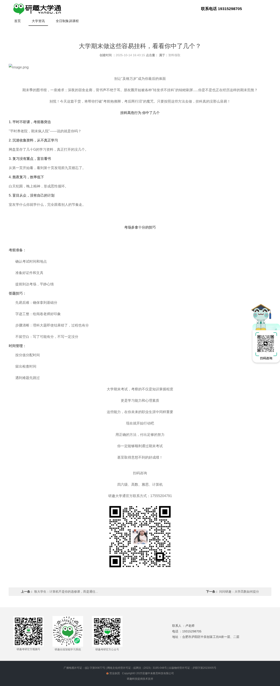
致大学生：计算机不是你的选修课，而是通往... (66, 591)
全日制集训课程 (67, 21)
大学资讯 (38, 21)
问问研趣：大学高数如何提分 (239, 591)
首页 (17, 21)
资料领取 (174, 55)
